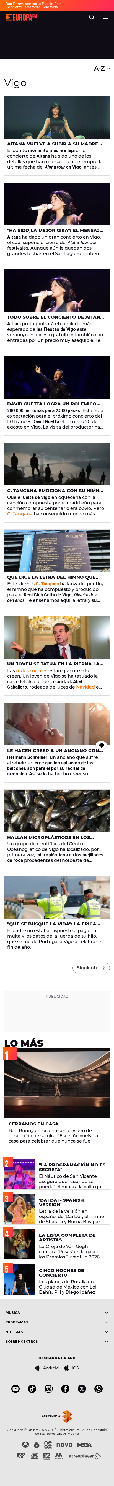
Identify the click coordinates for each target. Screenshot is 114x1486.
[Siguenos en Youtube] (15, 1391)
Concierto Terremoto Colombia (32, 7)
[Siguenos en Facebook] (65, 1391)
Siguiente (88, 967)
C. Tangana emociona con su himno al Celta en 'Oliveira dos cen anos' (55, 493)
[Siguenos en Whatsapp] (98, 1391)
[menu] (105, 16)
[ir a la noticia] (57, 117)
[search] (92, 17)
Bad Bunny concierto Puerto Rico (34, 4)
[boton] (82, 1312)
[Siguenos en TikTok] (32, 1391)
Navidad (85, 687)
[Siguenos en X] (82, 1391)
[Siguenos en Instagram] (49, 1391)
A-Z (100, 68)
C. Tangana (20, 513)
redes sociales (31, 670)
